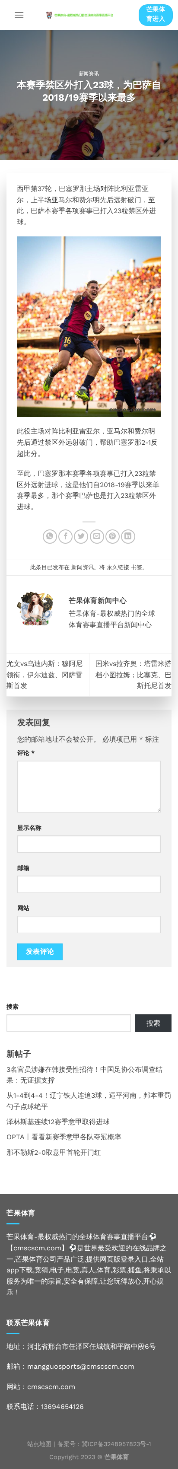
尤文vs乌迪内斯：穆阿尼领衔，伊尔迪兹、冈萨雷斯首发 (44, 675)
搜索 (12, 1006)
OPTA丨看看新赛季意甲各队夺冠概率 (63, 1137)
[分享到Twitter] (81, 536)
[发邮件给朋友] (97, 536)
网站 (23, 908)
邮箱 (23, 867)
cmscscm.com (51, 1387)
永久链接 (118, 567)
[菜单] (19, 14)
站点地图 (39, 1443)
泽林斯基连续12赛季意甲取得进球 (58, 1122)
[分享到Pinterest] (112, 536)
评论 (26, 752)
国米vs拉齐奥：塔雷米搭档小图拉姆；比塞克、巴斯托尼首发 (133, 675)
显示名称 (29, 827)
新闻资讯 (89, 73)
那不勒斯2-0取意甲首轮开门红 (53, 1152)
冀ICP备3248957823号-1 (116, 1443)
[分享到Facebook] (65, 536)
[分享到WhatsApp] (50, 536)
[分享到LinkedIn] (128, 536)
